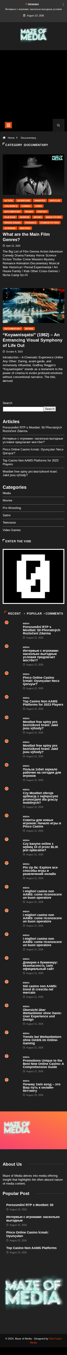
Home (11, 137)
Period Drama (12, 223)
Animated (39, 201)
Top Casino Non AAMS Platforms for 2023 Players (43, 703)
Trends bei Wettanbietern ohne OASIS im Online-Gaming (42, 1040)
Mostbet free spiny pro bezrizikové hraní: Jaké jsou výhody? (40, 725)
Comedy (26, 206)
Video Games (12, 530)
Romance (30, 223)
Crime (38, 206)
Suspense (10, 228)
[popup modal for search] (58, 125)
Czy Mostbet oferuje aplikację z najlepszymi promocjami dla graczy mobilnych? (40, 797)
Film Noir (9, 217)
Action (8, 201)
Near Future (53, 217)
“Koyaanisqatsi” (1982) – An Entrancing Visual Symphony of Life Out (32, 340)
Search (7, 403)
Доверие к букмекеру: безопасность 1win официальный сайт (40, 966)
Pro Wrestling (12, 508)
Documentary (28, 137)
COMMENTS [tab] (54, 613)
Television (9, 522)
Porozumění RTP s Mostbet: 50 (29, 1205)
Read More (10, 280)
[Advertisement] (33, 87)
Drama (29, 212)
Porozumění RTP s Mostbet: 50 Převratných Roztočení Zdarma (41, 630)
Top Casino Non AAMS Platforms (31, 1248)
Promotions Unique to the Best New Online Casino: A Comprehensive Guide (43, 1064)
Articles (55, 201)
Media (7, 493)
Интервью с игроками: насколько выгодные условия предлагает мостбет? (33, 440)
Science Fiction (49, 223)
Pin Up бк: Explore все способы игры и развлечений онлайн (40, 871)
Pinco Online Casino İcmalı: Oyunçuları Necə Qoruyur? (41, 681)
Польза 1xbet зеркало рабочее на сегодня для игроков (42, 773)
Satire (7, 515)
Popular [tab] (34, 613)
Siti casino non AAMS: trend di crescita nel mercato (40, 989)
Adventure (23, 201)
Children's (10, 206)
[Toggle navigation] (8, 125)
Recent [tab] (14, 613)
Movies (38, 217)
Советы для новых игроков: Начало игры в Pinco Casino (42, 823)
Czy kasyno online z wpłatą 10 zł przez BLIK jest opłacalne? (40, 847)
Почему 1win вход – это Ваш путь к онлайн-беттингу (41, 1087)
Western (25, 228)
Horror (24, 217)
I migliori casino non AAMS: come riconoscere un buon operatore (42, 894)
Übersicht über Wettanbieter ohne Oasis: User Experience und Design (42, 1014)
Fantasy (42, 212)
